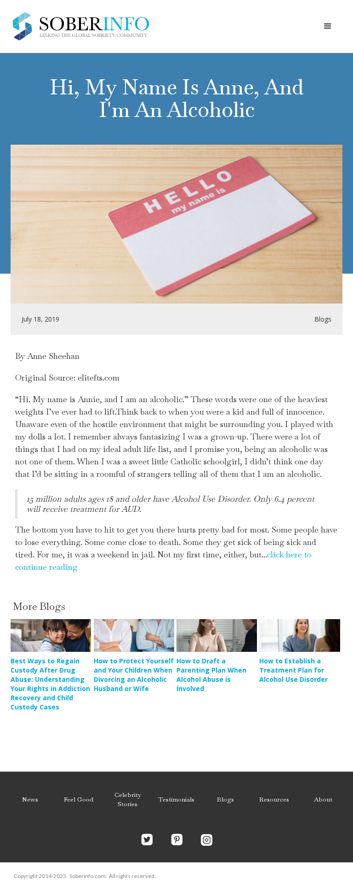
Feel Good (78, 799)
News (30, 799)
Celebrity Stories (127, 799)
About (323, 799)
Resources (274, 799)
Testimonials (176, 799)
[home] (80, 26)
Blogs (225, 799)
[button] (328, 26)
